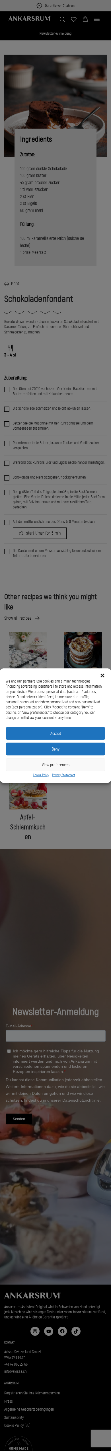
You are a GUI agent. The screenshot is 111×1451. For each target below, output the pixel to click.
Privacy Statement (63, 775)
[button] (102, 675)
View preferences (55, 764)
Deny (55, 749)
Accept (55, 733)
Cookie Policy (41, 775)
